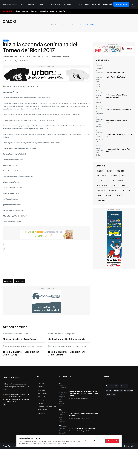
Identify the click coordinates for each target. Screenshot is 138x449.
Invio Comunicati (121, 4)
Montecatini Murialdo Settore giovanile (66, 339)
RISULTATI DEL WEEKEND (115, 181)
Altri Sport (67, 4)
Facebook (8, 281)
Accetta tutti (113, 441)
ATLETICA (113, 176)
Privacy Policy (117, 390)
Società (79, 4)
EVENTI (99, 181)
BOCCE (124, 186)
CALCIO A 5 (101, 190)
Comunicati (107, 4)
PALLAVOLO (54, 4)
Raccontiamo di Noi (92, 4)
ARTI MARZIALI (102, 186)
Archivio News (110, 394)
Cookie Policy (128, 390)
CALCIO (31, 4)
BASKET (42, 4)
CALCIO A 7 (113, 190)
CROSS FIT (109, 195)
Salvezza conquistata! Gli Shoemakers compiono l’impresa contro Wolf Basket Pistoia (117, 75)
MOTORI (124, 176)
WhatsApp (19, 281)
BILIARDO (115, 186)
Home (22, 4)
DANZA (119, 195)
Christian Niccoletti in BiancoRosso (19, 339)
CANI (99, 195)
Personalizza (99, 441)
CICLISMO (120, 171)
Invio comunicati (129, 446)
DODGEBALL (101, 200)
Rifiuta (87, 441)
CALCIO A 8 (126, 190)
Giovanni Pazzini (9, 61)
